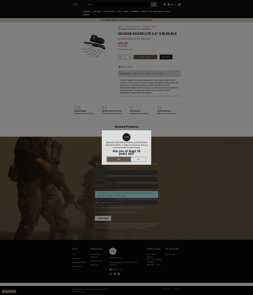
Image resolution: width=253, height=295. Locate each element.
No (138, 159)
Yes (118, 159)
